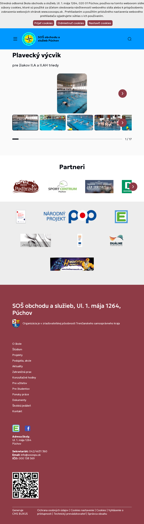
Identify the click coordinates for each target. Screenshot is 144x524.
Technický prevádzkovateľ (70, 513)
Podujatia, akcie (21, 360)
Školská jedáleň (21, 405)
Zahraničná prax (21, 372)
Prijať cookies (43, 23)
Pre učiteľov (19, 383)
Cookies (101, 510)
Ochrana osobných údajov (52, 510)
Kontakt (17, 411)
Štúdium (17, 349)
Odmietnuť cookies (71, 23)
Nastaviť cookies (100, 23)
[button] (129, 39)
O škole (17, 343)
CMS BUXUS (20, 513)
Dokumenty (19, 400)
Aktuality (17, 366)
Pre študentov (21, 388)
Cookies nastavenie (82, 510)
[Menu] (15, 39)
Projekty (17, 355)
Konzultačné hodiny (24, 377)
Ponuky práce (20, 394)
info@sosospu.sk (31, 455)
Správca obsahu (97, 513)
